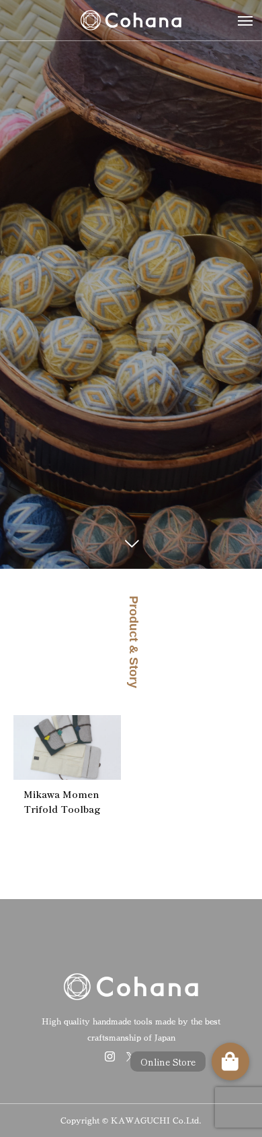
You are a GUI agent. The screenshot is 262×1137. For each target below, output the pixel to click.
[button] (230, 1061)
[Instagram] (109, 1056)
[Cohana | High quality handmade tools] (131, 20)
